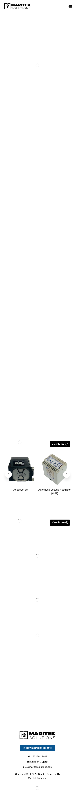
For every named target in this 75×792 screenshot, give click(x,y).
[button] (70, 7)
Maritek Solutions (37, 778)
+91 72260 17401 (37, 756)
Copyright (20, 774)
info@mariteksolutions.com (37, 766)
